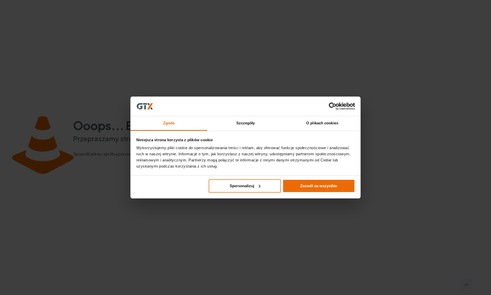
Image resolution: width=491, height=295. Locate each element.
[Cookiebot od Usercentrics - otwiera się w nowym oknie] (332, 106)
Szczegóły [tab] (245, 123)
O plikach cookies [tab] (322, 123)
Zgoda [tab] (169, 123)
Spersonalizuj (242, 186)
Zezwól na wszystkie (318, 186)
